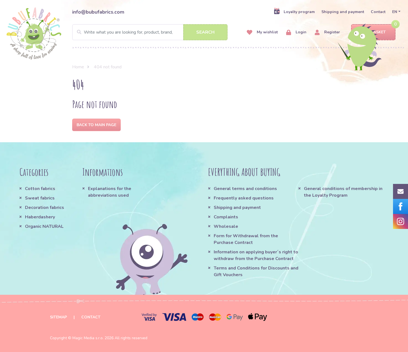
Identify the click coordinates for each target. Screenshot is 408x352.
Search (205, 32)
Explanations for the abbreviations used (109, 192)
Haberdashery (40, 217)
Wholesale (226, 226)
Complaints (226, 217)
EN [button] (394, 11)
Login (300, 32)
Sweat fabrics (40, 198)
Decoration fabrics (44, 207)
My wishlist (267, 32)
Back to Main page (96, 125)
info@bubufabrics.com (98, 12)
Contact (378, 11)
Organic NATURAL (44, 226)
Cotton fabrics (40, 189)
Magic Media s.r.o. (88, 338)
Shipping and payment (342, 11)
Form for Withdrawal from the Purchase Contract (246, 239)
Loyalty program (299, 11)
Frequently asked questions (244, 198)
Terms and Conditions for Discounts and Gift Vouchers (256, 271)
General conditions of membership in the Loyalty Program (343, 192)
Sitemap (58, 317)
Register (331, 32)
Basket (378, 32)
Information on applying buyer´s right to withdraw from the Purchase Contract (256, 255)
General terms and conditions (245, 189)
